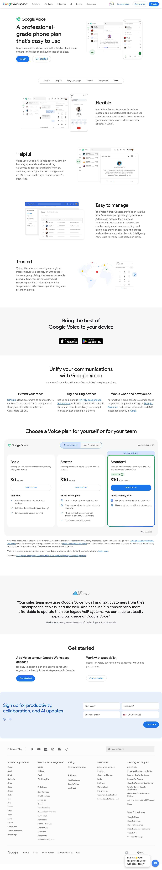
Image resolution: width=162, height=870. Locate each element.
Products (49, 4)
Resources (91, 4)
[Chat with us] (155, 863)
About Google (48, 852)
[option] (46, 80)
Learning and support (137, 762)
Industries (61, 4)
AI (71, 4)
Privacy (26, 852)
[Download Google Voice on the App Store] (69, 341)
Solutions (36, 4)
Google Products (65, 852)
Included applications (18, 762)
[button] (155, 863)
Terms (35, 852)
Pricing (79, 4)
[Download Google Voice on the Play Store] (92, 341)
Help (78, 852)
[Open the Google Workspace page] (15, 4)
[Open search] (111, 4)
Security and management (51, 762)
